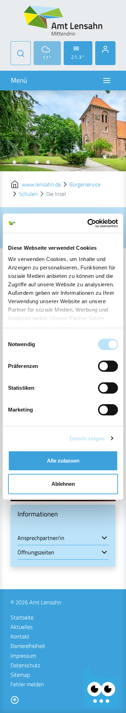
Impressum (23, 655)
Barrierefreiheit (27, 646)
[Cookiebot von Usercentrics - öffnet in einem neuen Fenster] (89, 223)
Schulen (28, 194)
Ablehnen (63, 484)
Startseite (22, 617)
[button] (63, 538)
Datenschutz (25, 665)
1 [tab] (14, 162)
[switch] (108, 366)
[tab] (63, 538)
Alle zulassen (63, 461)
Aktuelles (21, 627)
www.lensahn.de (41, 184)
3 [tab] (36, 162)
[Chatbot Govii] (101, 686)
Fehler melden (27, 684)
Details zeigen (87, 438)
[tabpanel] (63, 130)
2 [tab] (25, 162)
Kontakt (19, 636)
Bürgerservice (85, 184)
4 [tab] (48, 162)
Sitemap (20, 674)
